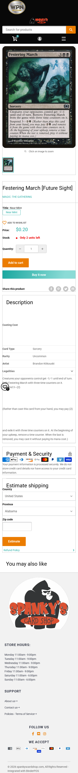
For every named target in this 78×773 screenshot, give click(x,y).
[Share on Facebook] (51, 289)
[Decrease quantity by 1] (20, 249)
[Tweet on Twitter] (65, 289)
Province (7, 504)
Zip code (7, 519)
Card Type (8, 348)
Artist (5, 363)
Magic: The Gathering (17, 196)
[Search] (71, 30)
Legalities (8, 371)
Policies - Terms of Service (19, 713)
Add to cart (15, 263)
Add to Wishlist (16, 223)
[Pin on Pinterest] (58, 289)
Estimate (14, 541)
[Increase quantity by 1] (42, 249)
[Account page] (39, 39)
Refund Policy (12, 550)
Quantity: (8, 248)
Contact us (11, 707)
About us (10, 701)
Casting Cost (10, 324)
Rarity (6, 356)
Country (7, 489)
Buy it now (39, 275)
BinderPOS (32, 770)
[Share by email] (73, 289)
